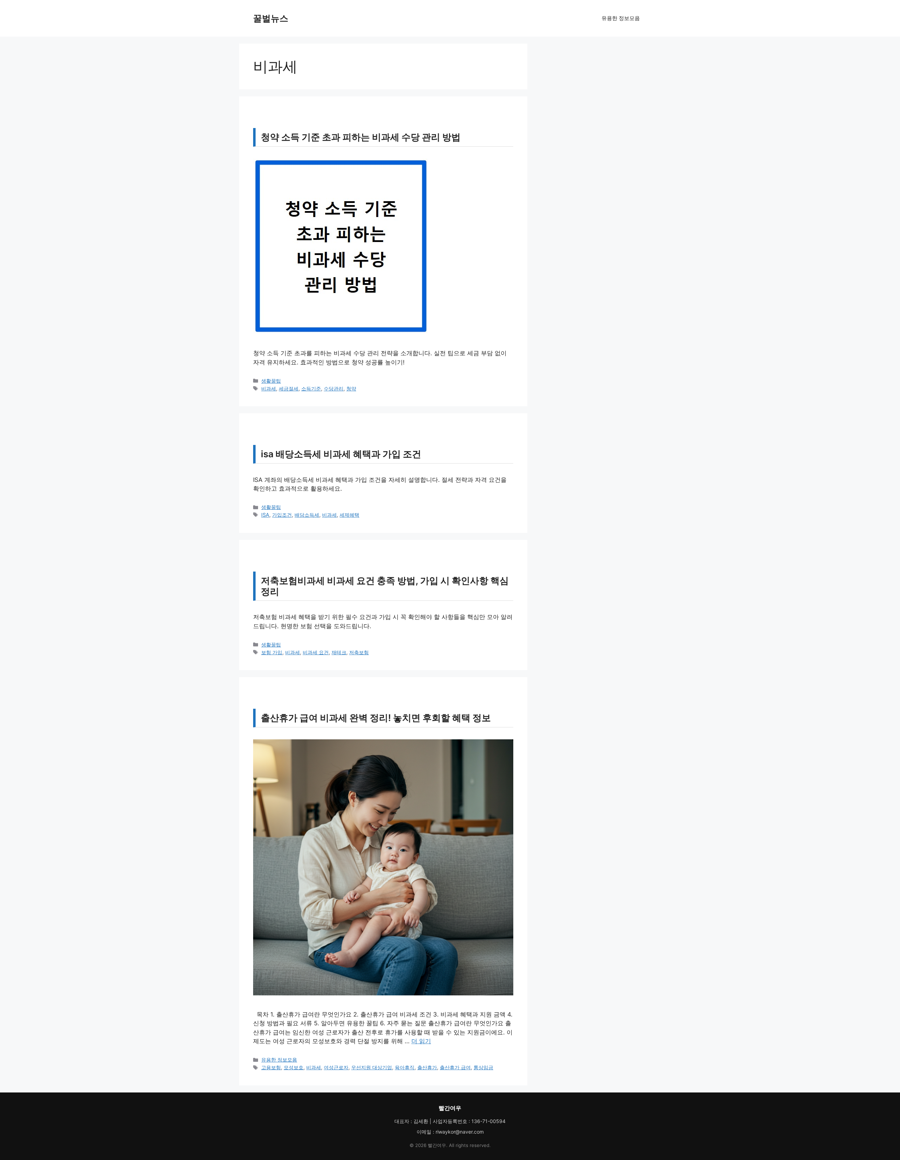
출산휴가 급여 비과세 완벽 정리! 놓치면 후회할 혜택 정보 (376, 717)
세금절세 (288, 388)
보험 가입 (271, 652)
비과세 (268, 388)
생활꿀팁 (271, 381)
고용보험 (271, 1067)
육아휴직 (404, 1067)
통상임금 (483, 1067)
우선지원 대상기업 (371, 1067)
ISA (265, 515)
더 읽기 (421, 1041)
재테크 (339, 652)
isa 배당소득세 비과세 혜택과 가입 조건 (341, 453)
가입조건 (282, 515)
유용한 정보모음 (621, 18)
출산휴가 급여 (455, 1067)
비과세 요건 (316, 652)
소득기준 (311, 388)
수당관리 (333, 388)
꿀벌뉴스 (270, 18)
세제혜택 (349, 515)
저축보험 (359, 652)
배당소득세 (307, 515)
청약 (351, 388)
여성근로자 (336, 1067)
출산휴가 (427, 1067)
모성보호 (293, 1067)
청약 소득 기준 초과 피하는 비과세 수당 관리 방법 (361, 137)
